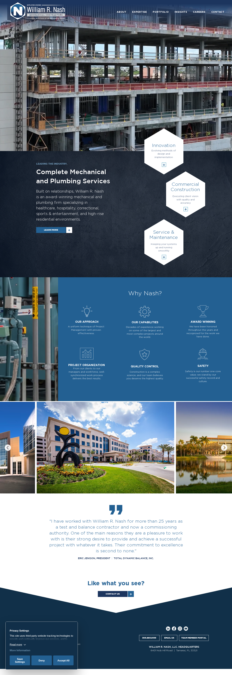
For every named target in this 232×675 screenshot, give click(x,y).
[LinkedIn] (168, 628)
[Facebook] (174, 628)
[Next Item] (224, 448)
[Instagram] (180, 628)
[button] (121, 12)
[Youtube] (186, 628)
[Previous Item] (8, 448)
